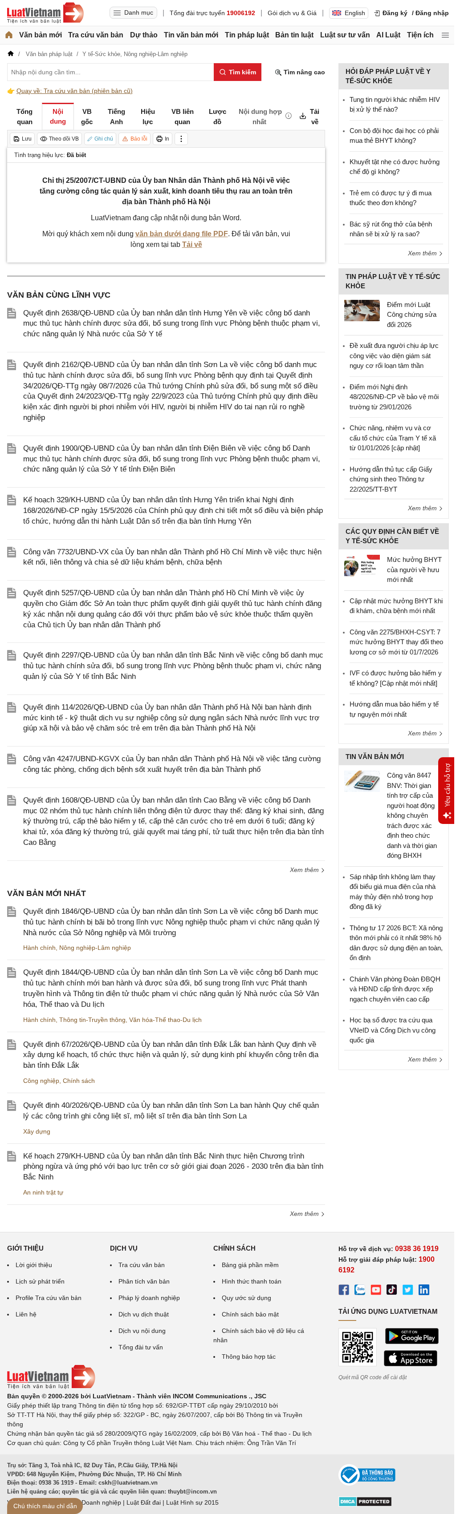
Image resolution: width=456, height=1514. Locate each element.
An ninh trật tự (43, 1192)
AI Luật (388, 35)
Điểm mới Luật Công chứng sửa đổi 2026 (411, 314)
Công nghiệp (41, 1080)
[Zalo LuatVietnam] (359, 1291)
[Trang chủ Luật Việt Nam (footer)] (51, 1386)
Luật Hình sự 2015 (192, 1502)
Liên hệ (26, 1314)
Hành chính (39, 947)
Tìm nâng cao (303, 72)
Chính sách (79, 1080)
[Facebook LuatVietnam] (343, 1291)
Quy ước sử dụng (246, 1297)
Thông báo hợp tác (249, 1356)
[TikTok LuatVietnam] (392, 1291)
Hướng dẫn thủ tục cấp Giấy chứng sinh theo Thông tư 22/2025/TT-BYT (391, 479)
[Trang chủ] (8, 35)
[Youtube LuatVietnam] (375, 1291)
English (355, 12)
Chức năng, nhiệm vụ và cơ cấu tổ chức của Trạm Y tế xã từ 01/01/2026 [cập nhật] (393, 438)
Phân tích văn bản (144, 1281)
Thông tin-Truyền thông (92, 1019)
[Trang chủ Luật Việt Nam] (45, 13)
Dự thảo (144, 35)
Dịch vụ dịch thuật (143, 1314)
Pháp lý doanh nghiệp (149, 1297)
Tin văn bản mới (191, 35)
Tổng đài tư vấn (140, 1347)
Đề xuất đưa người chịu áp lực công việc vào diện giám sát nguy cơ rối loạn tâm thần (394, 355)
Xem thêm (305, 869)
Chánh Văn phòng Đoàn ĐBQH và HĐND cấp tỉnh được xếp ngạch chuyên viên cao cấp (395, 989)
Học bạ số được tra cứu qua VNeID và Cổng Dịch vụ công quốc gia (393, 1030)
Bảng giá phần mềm (250, 1264)
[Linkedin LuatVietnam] (424, 1291)
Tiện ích (420, 35)
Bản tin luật (294, 35)
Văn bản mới (40, 35)
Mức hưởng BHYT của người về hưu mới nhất (414, 569)
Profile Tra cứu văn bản (48, 1297)
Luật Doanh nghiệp (94, 1502)
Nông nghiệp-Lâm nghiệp (95, 947)
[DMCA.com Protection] (365, 1504)
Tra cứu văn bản (95, 35)
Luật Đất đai (143, 1502)
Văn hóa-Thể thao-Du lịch (165, 1019)
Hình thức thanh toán (251, 1281)
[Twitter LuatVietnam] (408, 1291)
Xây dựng (36, 1131)
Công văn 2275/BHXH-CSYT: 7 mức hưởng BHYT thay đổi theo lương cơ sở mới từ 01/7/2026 (396, 642)
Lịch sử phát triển (40, 1281)
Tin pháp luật (247, 35)
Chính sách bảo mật (250, 1314)
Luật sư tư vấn (345, 35)
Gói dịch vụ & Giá (292, 12)
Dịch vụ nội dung (142, 1330)
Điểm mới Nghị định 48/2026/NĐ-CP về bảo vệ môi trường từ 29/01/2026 (394, 397)
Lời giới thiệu (34, 1264)
